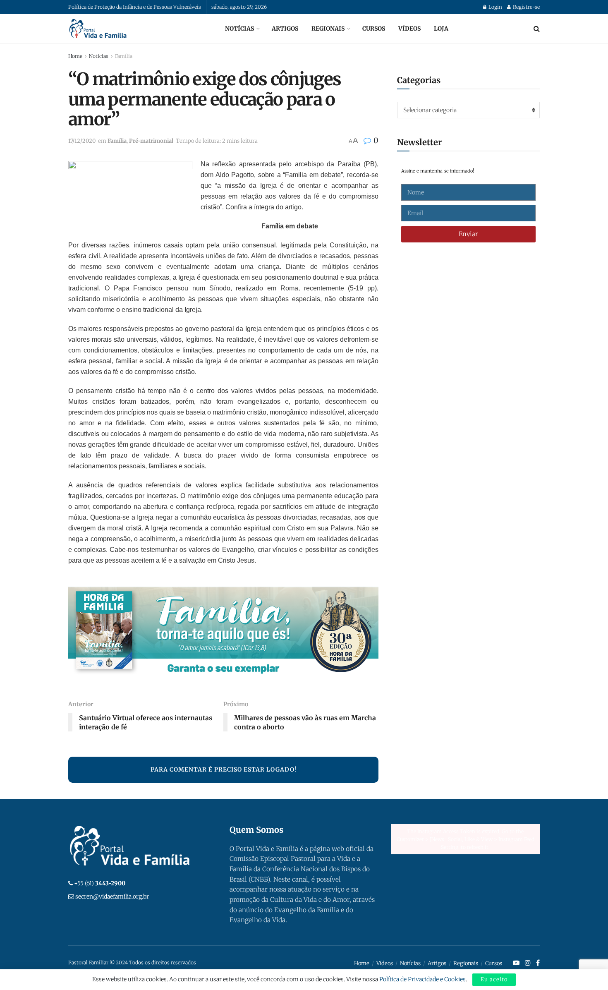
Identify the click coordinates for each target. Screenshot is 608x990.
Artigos (285, 28)
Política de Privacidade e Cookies (422, 979)
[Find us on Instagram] (528, 963)
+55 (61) (99, 883)
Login (494, 7)
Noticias (98, 56)
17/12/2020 (82, 140)
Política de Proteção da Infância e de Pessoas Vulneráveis (134, 7)
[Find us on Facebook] (538, 963)
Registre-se (526, 7)
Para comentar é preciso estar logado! (224, 769)
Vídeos (409, 28)
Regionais (328, 28)
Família (123, 56)
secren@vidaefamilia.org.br (112, 896)
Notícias (239, 28)
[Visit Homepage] (98, 28)
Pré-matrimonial (151, 140)
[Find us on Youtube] (516, 963)
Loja (441, 28)
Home (75, 56)
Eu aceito (494, 979)
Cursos (373, 28)
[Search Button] (537, 28)
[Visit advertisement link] (223, 633)
